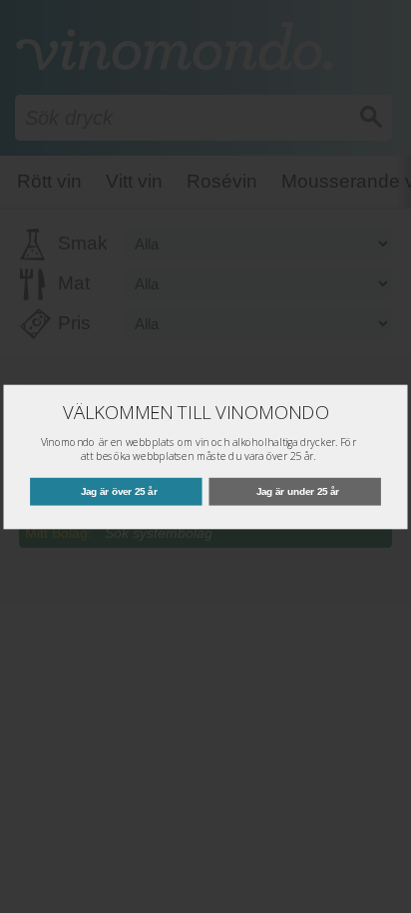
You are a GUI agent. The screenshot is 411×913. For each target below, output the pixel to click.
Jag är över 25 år (119, 490)
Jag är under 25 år (297, 490)
